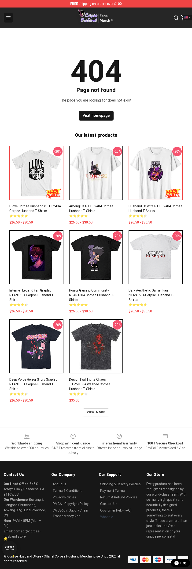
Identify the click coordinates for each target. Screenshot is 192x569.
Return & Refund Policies (118, 497)
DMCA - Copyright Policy (71, 504)
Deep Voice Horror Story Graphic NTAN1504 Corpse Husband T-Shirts (33, 384)
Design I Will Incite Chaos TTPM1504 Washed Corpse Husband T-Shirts (90, 384)
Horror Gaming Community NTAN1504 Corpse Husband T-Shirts (91, 295)
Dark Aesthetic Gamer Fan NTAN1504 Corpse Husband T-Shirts (151, 295)
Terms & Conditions (67, 491)
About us (59, 484)
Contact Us (108, 504)
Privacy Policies (64, 497)
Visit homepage (96, 115)
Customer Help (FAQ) (116, 510)
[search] (176, 18)
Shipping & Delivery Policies (120, 484)
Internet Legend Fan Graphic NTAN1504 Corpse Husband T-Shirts (32, 295)
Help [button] (183, 563)
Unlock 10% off (9, 548)
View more (96, 412)
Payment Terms (112, 491)
